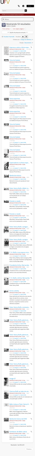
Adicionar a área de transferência (31, 47)
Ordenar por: (16, 39)
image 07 (13, 379)
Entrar (29, 6)
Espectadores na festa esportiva (20, 163)
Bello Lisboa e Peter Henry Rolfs (20, 404)
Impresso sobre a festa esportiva (21, 47)
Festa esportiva (15, 99)
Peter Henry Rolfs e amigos (19, 240)
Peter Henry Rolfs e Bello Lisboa (20, 188)
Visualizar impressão (8, 36)
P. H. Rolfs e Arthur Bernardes (20, 278)
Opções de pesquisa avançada (18, 32)
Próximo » (29, 449)
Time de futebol (15, 60)
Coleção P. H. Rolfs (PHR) (20, 51)
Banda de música (15, 175)
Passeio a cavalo (15, 201)
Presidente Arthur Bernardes (19, 265)
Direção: (22, 43)
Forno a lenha (14, 291)
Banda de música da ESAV (18, 419)
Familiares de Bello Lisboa (18, 432)
